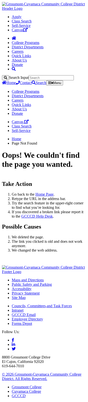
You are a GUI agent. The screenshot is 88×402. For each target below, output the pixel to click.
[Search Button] (14, 69)
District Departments (28, 47)
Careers (17, 51)
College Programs (25, 43)
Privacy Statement (26, 293)
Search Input (19, 77)
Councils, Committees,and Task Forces (42, 306)
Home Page (44, 194)
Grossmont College (27, 387)
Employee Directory (27, 319)
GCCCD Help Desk (37, 216)
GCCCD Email (24, 315)
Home (11, 83)
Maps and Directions (28, 280)
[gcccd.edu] (44, 8)
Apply (17, 17)
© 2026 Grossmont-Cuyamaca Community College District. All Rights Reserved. (41, 376)
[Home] (14, 38)
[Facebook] (13, 340)
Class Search (22, 21)
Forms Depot (22, 323)
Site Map (19, 298)
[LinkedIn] (13, 344)
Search (41, 83)
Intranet (17, 310)
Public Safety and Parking (32, 284)
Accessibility (22, 289)
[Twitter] (14, 349)
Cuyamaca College (26, 391)
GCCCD (19, 396)
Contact (26, 83)
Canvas (17, 30)
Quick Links (21, 56)
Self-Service (21, 25)
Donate (17, 65)
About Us (19, 60)
